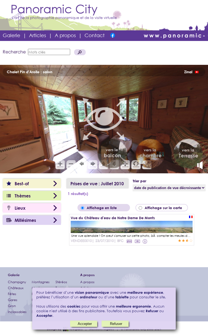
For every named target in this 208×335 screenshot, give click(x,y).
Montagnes (41, 282)
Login (196, 35)
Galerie (11, 35)
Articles (37, 35)
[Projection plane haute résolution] (137, 241)
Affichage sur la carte (165, 208)
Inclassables (17, 312)
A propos (65, 35)
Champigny (17, 282)
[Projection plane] (129, 241)
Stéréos (61, 282)
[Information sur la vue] (145, 241)
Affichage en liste (105, 208)
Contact (94, 35)
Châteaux (16, 288)
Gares (12, 300)
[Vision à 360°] (132, 231)
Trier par (139, 181)
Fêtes (12, 294)
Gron (12, 306)
